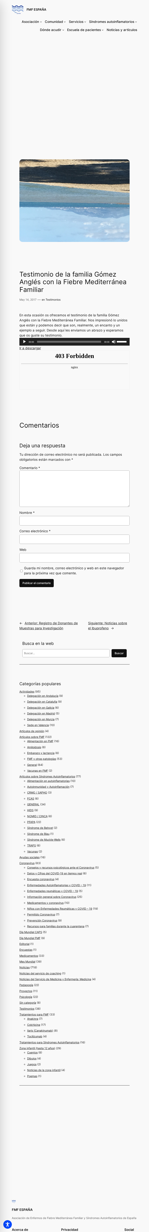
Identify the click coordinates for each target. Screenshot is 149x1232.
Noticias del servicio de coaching (40, 973)
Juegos (31, 1064)
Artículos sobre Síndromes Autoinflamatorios (47, 776)
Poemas (32, 1076)
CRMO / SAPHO (37, 792)
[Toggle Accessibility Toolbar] (7, 1224)
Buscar (119, 653)
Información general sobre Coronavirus (51, 896)
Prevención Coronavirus (42, 920)
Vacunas (32, 851)
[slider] (122, 341)
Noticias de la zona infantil (44, 1070)
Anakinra (32, 1018)
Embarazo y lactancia (41, 753)
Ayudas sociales (29, 857)
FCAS (30, 798)
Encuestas (25, 949)
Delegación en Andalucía (42, 695)
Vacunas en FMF (37, 770)
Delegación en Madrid (41, 713)
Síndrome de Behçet (40, 827)
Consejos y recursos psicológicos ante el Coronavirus (60, 867)
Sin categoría (27, 1002)
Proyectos (25, 991)
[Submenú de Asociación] (41, 22)
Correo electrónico (35, 531)
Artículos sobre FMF (31, 737)
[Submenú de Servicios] (85, 22)
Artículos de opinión (31, 731)
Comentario (29, 468)
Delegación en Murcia (41, 719)
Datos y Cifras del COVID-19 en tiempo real (54, 873)
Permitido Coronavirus (41, 914)
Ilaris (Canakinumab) (40, 1030)
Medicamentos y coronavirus (45, 902)
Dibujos (31, 1058)
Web (22, 550)
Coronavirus (27, 863)
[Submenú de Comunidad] (65, 22)
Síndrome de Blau (38, 833)
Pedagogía (26, 985)
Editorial (24, 944)
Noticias (24, 967)
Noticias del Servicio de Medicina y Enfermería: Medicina (55, 979)
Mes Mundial (27, 961)
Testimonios (53, 299)
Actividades (26, 691)
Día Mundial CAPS (30, 932)
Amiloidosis (34, 747)
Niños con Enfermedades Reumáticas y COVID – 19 (59, 908)
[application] (74, 342)
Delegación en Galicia (40, 707)
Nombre (27, 513)
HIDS (30, 810)
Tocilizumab (34, 1036)
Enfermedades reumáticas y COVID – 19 (52, 891)
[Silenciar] (114, 342)
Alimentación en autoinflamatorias (48, 781)
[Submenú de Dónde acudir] (63, 30)
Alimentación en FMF (40, 741)
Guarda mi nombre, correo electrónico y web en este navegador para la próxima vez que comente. (74, 570)
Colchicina (33, 1024)
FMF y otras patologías (41, 758)
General (32, 764)
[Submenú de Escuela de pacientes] (103, 30)
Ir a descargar (30, 348)
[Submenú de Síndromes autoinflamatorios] (136, 22)
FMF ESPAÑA (36, 9)
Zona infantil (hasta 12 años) (37, 1048)
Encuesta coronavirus (40, 879)
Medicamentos (28, 955)
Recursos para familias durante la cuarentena (55, 926)
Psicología (25, 996)
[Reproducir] (24, 342)
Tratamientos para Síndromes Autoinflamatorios (49, 1042)
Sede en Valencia (38, 725)
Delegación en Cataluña (42, 701)
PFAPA (31, 822)
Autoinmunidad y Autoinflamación (48, 786)
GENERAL (33, 804)
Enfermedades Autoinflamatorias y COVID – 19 (56, 885)
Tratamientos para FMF (34, 1014)
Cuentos (32, 1052)
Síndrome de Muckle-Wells (44, 839)
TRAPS (31, 845)
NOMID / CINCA (37, 816)
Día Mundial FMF (29, 938)
